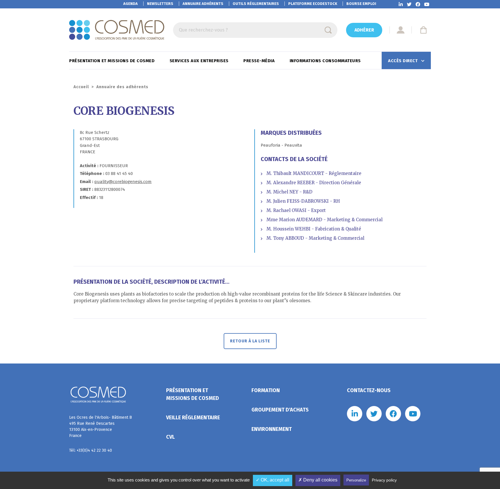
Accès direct (403, 60)
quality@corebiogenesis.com (123, 181)
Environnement (271, 429)
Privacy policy (384, 480)
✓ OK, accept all (272, 479)
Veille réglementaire (193, 417)
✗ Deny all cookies (317, 479)
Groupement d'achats (280, 410)
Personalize (356, 480)
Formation (265, 390)
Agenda (130, 3)
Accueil (81, 86)
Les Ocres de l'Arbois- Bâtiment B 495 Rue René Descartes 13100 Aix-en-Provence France (100, 426)
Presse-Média (259, 60)
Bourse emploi (361, 3)
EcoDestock (312, 3)
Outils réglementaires (256, 3)
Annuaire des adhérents (122, 86)
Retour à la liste (250, 341)
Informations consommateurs (326, 60)
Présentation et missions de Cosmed (112, 60)
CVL (170, 437)
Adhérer (364, 30)
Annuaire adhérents (203, 3)
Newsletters (160, 3)
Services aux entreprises (200, 60)
